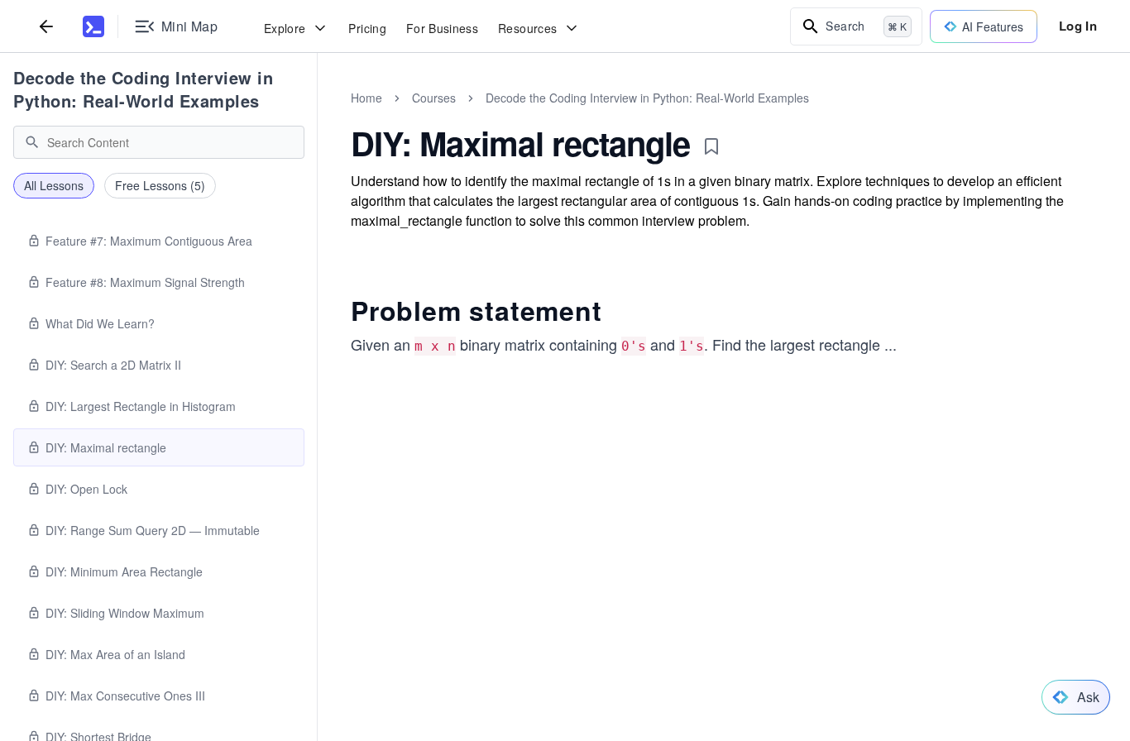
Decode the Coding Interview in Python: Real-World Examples (143, 88)
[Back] (46, 26)
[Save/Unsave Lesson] (711, 146)
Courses (434, 97)
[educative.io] (93, 26)
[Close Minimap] (318, 116)
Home (366, 97)
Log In (1078, 26)
